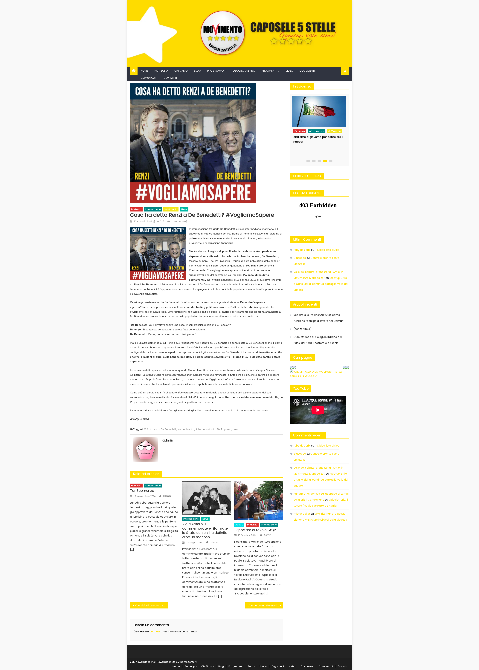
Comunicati (149, 78)
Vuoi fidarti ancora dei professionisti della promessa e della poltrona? (151, 605)
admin (161, 221)
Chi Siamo (181, 71)
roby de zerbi (302, 250)
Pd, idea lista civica (327, 250)
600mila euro (152, 429)
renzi (236, 429)
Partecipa (161, 71)
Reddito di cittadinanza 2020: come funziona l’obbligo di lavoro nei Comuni (319, 318)
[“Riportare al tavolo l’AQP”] (258, 500)
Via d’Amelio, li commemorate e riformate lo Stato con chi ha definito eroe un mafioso (205, 530)
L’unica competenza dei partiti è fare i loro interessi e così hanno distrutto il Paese (265, 605)
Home (144, 71)
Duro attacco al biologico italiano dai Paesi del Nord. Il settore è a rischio (318, 340)
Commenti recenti (308, 435)
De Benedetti (168, 429)
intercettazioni (205, 429)
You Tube (301, 388)
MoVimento (170, 209)
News (184, 209)
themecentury (188, 662)
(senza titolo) (302, 329)
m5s (217, 429)
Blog (197, 71)
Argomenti (269, 71)
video (289, 71)
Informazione (153, 209)
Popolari (226, 429)
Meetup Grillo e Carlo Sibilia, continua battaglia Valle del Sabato (321, 284)
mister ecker (302, 514)
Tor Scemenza (142, 490)
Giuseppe (300, 258)
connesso (156, 631)
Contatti (170, 78)
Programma (215, 71)
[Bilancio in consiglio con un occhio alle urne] (318, 110)
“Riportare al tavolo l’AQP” (255, 530)
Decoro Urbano (244, 71)
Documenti (307, 71)
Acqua (239, 524)
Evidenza (136, 209)
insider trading (186, 429)
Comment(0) (179, 221)
